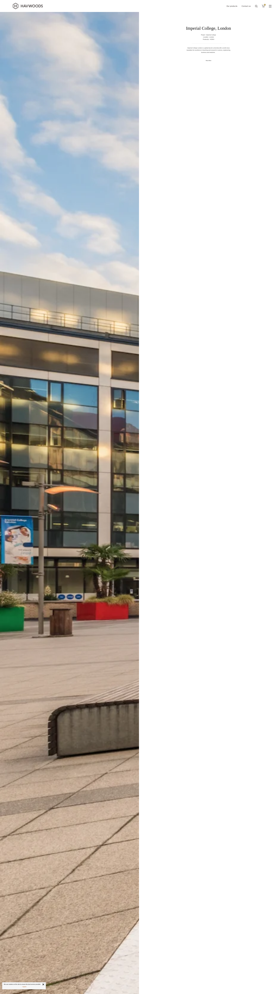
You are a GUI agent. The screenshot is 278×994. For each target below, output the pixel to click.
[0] (263, 6)
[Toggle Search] (256, 6)
